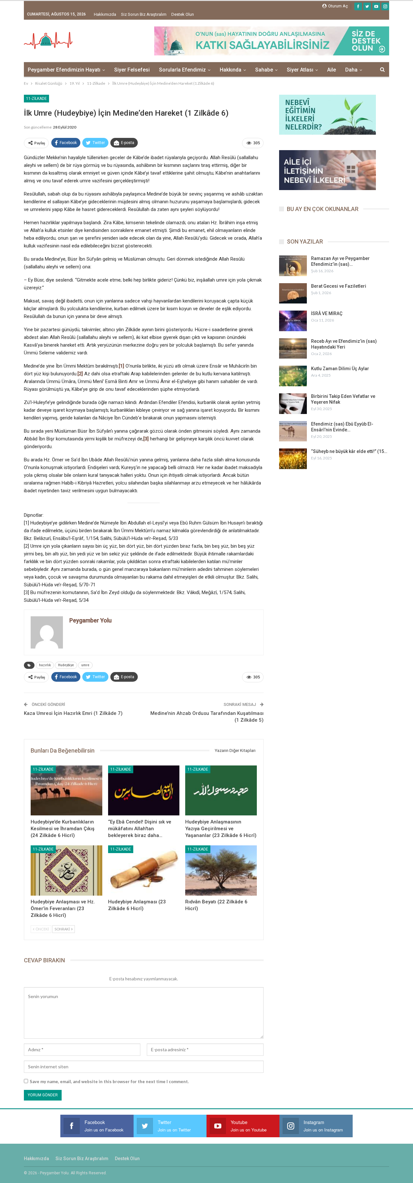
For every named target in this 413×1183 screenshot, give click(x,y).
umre (85, 665)
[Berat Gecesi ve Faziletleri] (293, 293)
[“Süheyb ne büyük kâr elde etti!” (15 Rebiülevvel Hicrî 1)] (293, 458)
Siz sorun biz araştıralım (143, 14)
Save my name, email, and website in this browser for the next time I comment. (109, 1081)
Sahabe (264, 70)
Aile (331, 70)
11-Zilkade (36, 98)
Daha (351, 70)
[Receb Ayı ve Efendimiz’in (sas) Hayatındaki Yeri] (293, 348)
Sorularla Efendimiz (182, 70)
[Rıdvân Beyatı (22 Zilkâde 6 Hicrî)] (221, 870)
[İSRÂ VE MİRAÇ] (293, 321)
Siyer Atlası (300, 70)
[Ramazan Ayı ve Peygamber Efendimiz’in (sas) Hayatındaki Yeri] (293, 265)
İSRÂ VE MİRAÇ (326, 313)
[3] (146, 439)
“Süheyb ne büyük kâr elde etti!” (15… (349, 451)
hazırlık (45, 665)
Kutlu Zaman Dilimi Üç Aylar (340, 368)
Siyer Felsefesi (132, 70)
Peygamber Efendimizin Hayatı (64, 70)
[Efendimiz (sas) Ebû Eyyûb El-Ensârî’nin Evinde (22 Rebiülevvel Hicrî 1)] (293, 431)
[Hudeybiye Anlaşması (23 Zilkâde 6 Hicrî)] (144, 870)
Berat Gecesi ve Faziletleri (338, 286)
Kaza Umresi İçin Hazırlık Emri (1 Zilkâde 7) (73, 713)
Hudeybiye (66, 665)
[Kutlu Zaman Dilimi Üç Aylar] (293, 376)
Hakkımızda (105, 14)
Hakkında (230, 70)
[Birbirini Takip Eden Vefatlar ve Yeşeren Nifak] (293, 403)
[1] (121, 366)
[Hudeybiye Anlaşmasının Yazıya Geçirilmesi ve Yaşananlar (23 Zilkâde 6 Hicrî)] (221, 790)
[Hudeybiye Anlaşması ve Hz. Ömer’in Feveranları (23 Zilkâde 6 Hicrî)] (66, 870)
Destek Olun (182, 14)
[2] (80, 374)
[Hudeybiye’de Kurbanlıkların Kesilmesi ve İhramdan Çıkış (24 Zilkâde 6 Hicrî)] (66, 790)
